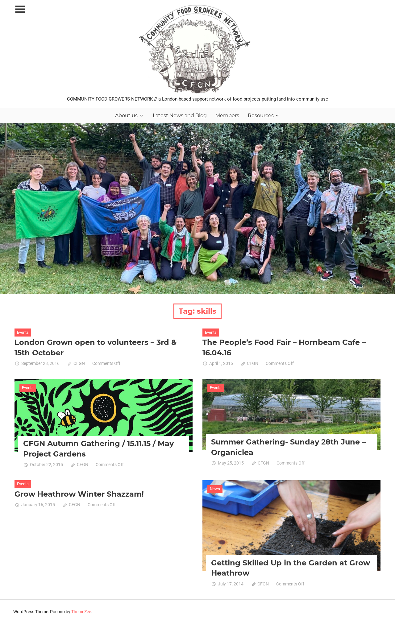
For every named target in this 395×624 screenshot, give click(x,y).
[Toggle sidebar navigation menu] (20, 9)
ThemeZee (81, 611)
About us (126, 115)
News (215, 488)
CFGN (79, 363)
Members (227, 115)
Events (23, 332)
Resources (261, 115)
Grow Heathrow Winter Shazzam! (79, 494)
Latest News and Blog (180, 115)
